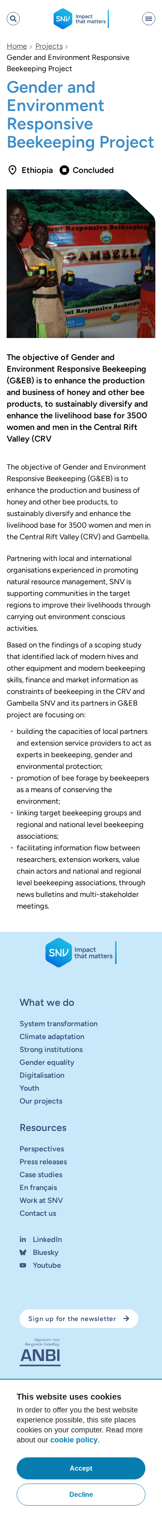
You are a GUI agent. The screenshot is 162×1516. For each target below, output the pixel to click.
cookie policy (74, 1440)
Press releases (43, 1161)
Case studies (41, 1174)
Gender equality (47, 1062)
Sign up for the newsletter (72, 1319)
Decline (81, 1494)
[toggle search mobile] (13, 18)
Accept (81, 1468)
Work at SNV (41, 1200)
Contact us (38, 1213)
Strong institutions (51, 1049)
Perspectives (42, 1148)
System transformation (59, 1023)
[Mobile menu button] (148, 18)
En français (38, 1187)
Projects (49, 46)
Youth (29, 1088)
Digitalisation (42, 1075)
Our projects (41, 1101)
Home (17, 46)
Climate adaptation (52, 1036)
